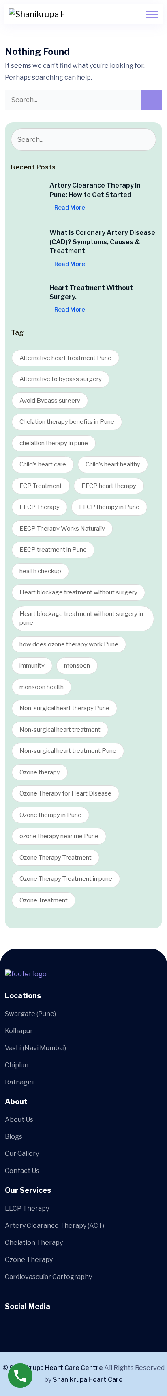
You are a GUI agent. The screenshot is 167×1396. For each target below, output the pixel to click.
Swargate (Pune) (30, 1014)
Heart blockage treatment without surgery (78, 592)
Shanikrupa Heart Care (88, 1379)
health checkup (40, 571)
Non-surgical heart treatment (60, 729)
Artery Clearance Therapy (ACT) (54, 1225)
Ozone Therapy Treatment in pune (65, 878)
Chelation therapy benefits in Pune (66, 421)
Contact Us (22, 1171)
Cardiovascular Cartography (48, 1277)
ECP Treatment (40, 486)
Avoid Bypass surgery (49, 400)
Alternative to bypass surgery (60, 379)
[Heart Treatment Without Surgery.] (27, 300)
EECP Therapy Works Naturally (62, 528)
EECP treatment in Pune (53, 549)
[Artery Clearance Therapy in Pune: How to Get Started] (27, 197)
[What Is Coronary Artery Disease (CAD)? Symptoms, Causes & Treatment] (27, 244)
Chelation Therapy (34, 1242)
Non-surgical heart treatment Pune (67, 750)
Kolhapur (19, 1031)
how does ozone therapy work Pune (68, 644)
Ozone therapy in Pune (50, 815)
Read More (69, 207)
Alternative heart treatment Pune (65, 358)
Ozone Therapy (29, 1260)
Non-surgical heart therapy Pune (64, 708)
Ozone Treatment (43, 900)
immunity (32, 665)
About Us (19, 1119)
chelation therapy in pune (53, 443)
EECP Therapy (39, 507)
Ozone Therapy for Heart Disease (65, 793)
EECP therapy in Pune (109, 507)
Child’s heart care (42, 464)
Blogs (13, 1136)
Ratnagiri (19, 1082)
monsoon (77, 665)
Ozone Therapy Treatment (55, 857)
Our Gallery (22, 1154)
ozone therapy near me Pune (58, 836)
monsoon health (41, 687)
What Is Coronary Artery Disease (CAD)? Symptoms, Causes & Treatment (102, 242)
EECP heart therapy (108, 486)
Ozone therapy (39, 772)
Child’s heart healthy (113, 464)
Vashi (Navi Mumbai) (35, 1048)
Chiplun (16, 1065)
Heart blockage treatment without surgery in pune (81, 618)
